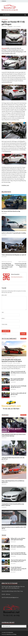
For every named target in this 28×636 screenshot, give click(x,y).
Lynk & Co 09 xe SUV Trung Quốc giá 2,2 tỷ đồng (14, 233)
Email (3, 318)
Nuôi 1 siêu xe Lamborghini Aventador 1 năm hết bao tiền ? (18, 546)
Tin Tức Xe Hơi (4, 19)
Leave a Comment (17, 26)
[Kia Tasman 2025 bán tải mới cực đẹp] (14, 209)
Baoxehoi (11, 632)
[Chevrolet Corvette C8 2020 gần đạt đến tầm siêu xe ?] (6, 386)
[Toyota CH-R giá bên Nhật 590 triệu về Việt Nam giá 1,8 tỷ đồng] (6, 553)
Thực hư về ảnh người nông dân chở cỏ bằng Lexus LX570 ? (18, 560)
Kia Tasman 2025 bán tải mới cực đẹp (11, 211)
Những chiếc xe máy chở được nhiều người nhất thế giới (18, 539)
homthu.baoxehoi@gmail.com (11, 597)
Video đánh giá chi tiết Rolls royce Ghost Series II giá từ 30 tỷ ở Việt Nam (14, 435)
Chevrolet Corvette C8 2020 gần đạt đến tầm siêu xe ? (18, 386)
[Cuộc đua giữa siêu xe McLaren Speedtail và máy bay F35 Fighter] (14, 341)
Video (13, 357)
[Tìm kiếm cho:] (14, 333)
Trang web (4, 324)
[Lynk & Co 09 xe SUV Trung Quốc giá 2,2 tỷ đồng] (14, 231)
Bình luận (4, 295)
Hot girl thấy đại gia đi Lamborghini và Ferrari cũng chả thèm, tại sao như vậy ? (18, 569)
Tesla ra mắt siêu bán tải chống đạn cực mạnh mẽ (14, 254)
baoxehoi (10, 26)
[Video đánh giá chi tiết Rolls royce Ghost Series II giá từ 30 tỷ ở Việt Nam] (14, 432)
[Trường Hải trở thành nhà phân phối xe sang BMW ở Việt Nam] (14, 502)
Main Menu (7, 14)
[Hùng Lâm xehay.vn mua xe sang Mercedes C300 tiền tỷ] (14, 525)
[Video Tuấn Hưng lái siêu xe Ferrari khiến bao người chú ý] (14, 479)
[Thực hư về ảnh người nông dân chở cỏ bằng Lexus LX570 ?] (6, 560)
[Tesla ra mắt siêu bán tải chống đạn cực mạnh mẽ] (14, 253)
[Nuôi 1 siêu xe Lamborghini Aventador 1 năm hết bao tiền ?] (6, 545)
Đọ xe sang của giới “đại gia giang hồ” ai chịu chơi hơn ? (17, 379)
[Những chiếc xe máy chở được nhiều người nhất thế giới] (6, 538)
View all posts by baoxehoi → (17, 277)
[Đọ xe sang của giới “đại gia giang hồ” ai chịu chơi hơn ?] (6, 378)
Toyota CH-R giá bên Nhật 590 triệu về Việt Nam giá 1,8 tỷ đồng (18, 553)
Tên (3, 312)
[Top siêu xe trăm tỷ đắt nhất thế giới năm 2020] (6, 393)
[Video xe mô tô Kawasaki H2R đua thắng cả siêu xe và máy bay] (6, 371)
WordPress (9, 634)
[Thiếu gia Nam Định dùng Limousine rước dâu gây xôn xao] (14, 456)
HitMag (14, 634)
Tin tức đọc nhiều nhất (6, 357)
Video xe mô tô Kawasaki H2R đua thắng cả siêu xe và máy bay (18, 372)
